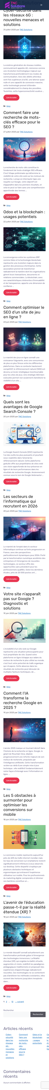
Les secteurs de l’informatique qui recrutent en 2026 (20, 501)
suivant (19, 1002)
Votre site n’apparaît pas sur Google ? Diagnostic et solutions (22, 601)
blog (8, 106)
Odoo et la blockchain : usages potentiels (24, 214)
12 (12, 1002)
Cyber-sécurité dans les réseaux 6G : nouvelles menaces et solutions (23, 17)
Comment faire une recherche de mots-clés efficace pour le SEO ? (21, 119)
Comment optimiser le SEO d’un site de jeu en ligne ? (23, 312)
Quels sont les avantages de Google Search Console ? (22, 407)
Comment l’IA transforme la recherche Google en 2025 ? (22, 700)
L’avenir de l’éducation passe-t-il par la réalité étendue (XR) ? (24, 907)
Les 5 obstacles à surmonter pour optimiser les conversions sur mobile (19, 805)
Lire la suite (11, 97)
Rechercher (8, 1010)
